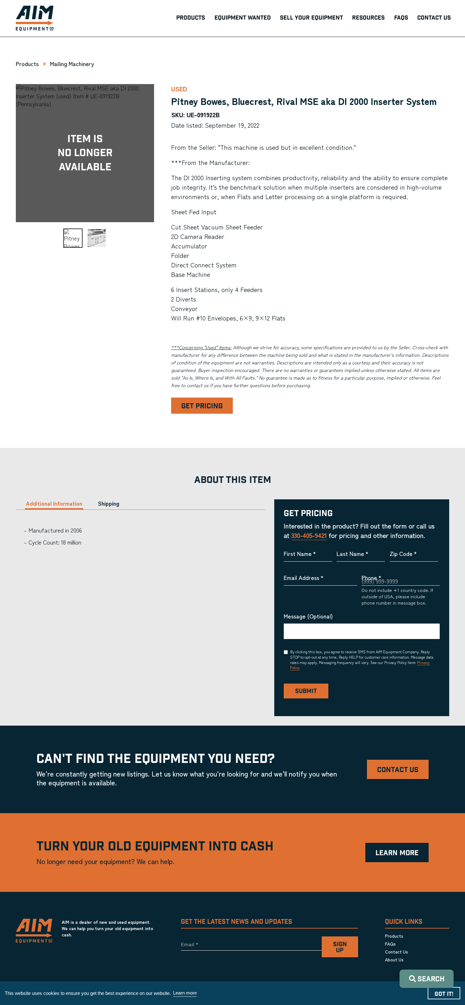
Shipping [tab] (108, 503)
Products (27, 63)
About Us (394, 959)
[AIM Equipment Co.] (34, 18)
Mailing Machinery (72, 63)
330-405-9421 (309, 535)
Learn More (396, 853)
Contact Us (397, 770)
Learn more (185, 993)
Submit (306, 691)
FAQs (390, 944)
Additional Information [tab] (54, 503)
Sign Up (340, 947)
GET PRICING (202, 406)
